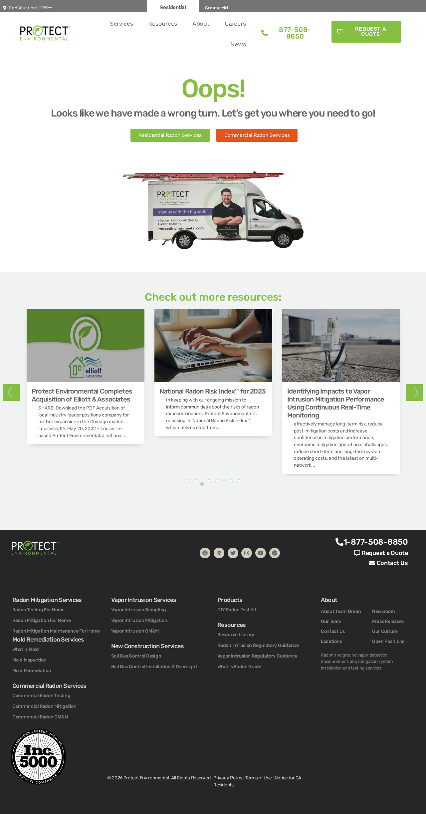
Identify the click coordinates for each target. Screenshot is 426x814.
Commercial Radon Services (49, 685)
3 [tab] (202, 487)
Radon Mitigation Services (47, 600)
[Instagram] (246, 553)
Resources (162, 23)
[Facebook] (205, 553)
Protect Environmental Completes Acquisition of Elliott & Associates (82, 395)
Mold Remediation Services (48, 639)
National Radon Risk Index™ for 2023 (212, 391)
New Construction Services (147, 646)
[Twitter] (233, 553)
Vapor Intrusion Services (143, 600)
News (238, 44)
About (201, 23)
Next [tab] (414, 392)
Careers (235, 23)
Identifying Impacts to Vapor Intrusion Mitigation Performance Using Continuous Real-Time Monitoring (335, 403)
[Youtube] (260, 553)
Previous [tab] (11, 392)
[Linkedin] (219, 553)
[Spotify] (274, 553)
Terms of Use (258, 778)
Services (121, 23)
